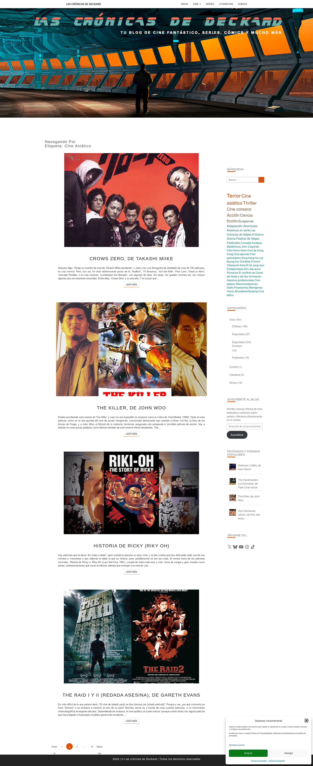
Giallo (230, 287)
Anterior (54, 747)
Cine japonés (241, 254)
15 (92, 746)
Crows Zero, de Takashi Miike (131, 258)
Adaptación (235, 226)
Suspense (246, 220)
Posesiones (241, 287)
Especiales (238, 334)
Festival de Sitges (247, 238)
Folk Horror (233, 250)
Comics (242, 4)
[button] (306, 720)
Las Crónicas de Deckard (83, 4)
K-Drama (258, 234)
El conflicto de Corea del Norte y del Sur (245, 274)
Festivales (233, 243)
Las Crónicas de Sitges (241, 232)
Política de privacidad (259, 760)
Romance (232, 273)
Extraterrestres (235, 269)
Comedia (246, 243)
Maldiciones (234, 246)
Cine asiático (239, 199)
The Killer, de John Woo (131, 407)
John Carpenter (250, 246)
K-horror (255, 261)
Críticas (236, 326)
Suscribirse (237, 435)
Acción (233, 215)
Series (210, 4)
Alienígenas (255, 287)
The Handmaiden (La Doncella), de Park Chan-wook (248, 483)
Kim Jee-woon (252, 269)
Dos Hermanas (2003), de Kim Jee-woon (249, 514)
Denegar (288, 753)
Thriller (250, 203)
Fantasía (257, 243)
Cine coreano (239, 209)
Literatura (226, 4)
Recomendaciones (247, 284)
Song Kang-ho (249, 258)
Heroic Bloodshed (237, 291)
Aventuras (250, 226)
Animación (255, 276)
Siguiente (99, 747)
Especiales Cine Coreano (241, 344)
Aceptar (248, 753)
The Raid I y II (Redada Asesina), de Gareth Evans (131, 695)
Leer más (132, 284)
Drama (231, 238)
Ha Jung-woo (256, 265)
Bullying (253, 291)
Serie (243, 250)
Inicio (184, 4)
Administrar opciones (237, 745)
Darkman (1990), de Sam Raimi (249, 467)
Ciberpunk (233, 265)
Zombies (245, 261)
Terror (234, 195)
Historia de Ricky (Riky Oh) (131, 545)
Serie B (243, 265)
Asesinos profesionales (240, 280)
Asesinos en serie (238, 230)
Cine (195, 4)
